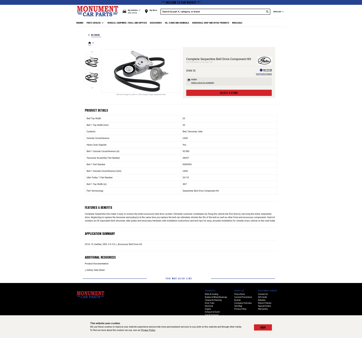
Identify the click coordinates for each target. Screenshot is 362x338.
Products (210, 290)
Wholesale (237, 22)
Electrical (209, 306)
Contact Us (263, 294)
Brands (79, 22)
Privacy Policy (240, 309)
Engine (208, 309)
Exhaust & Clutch (212, 312)
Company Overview (243, 303)
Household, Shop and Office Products (210, 22)
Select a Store (229, 93)
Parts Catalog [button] (95, 23)
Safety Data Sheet (96, 270)
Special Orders (264, 306)
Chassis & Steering (213, 300)
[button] (132, 11)
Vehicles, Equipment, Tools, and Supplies (127, 22)
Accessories (156, 22)
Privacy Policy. (148, 330)
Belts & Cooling (211, 294)
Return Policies (264, 303)
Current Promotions (243, 297)
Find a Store (239, 294)
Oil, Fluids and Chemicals (177, 22)
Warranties (263, 309)
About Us (239, 290)
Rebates (262, 300)
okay (263, 327)
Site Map (238, 306)
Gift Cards (262, 297)
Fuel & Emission (212, 315)
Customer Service (267, 290)
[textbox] (213, 11)
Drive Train (209, 303)
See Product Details (264, 74)
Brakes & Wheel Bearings (216, 297)
